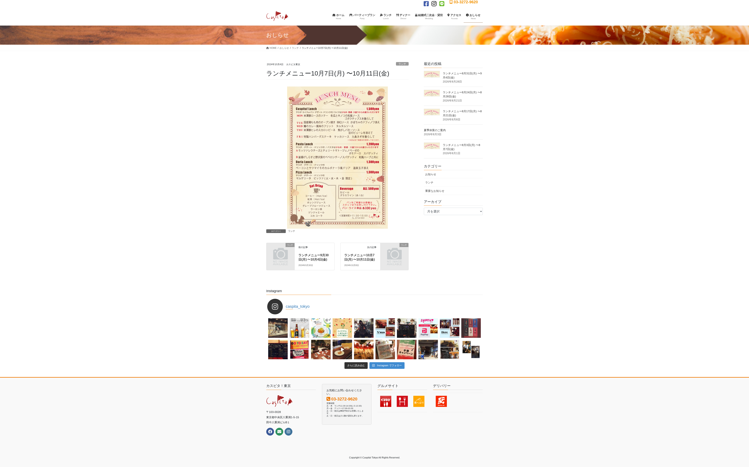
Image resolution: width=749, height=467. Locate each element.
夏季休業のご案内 (435, 130)
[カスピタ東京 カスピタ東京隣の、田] (471, 349)
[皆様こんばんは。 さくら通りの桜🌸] (342, 328)
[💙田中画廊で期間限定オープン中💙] (428, 349)
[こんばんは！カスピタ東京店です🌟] (299, 328)
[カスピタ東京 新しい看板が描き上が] (406, 328)
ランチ (402, 63)
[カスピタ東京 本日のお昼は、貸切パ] (321, 349)
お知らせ (430, 174)
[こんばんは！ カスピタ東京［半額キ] (406, 349)
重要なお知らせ (434, 190)
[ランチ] (280, 251)
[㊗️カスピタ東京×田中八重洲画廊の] (278, 328)
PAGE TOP (729, 449)
